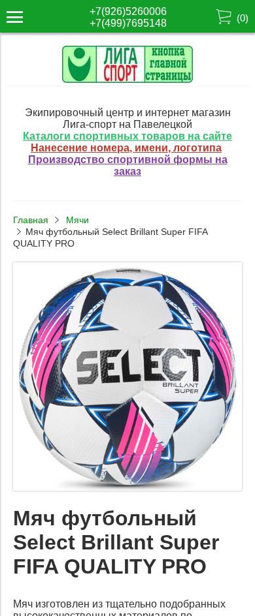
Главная (30, 220)
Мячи (77, 220)
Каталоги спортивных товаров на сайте (127, 136)
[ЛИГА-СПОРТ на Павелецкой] (127, 79)
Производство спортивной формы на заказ (128, 165)
